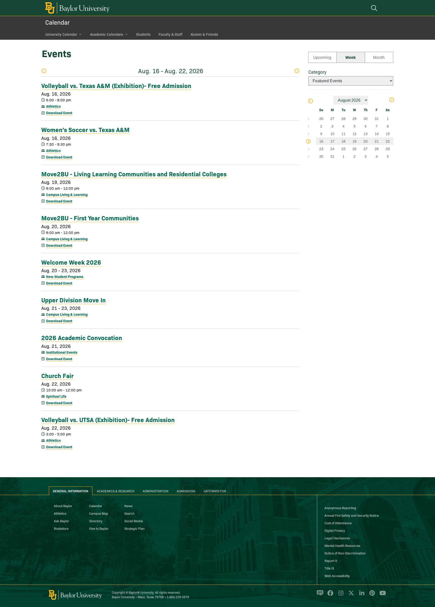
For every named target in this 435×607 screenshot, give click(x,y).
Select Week (312, 118)
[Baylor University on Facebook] (329, 595)
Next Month (391, 100)
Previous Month (310, 101)
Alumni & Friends (204, 34)
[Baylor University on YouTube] (381, 595)
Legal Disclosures (337, 538)
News (128, 505)
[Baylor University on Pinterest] (371, 595)
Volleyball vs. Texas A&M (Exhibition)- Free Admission (116, 85)
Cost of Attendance (338, 522)
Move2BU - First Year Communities (90, 217)
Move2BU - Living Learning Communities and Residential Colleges (134, 173)
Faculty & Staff (171, 34)
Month (379, 57)
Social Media (133, 520)
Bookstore (61, 528)
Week (350, 57)
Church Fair (57, 375)
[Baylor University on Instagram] (340, 595)
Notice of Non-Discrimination (345, 553)
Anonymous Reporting (340, 507)
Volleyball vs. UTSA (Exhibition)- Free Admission (108, 419)
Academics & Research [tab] (115, 491)
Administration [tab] (155, 491)
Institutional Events (61, 352)
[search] (375, 8)
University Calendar (61, 34)
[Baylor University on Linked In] (361, 595)
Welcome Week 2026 (71, 262)
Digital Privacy (334, 530)
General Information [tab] (70, 491)
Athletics (53, 106)
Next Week (297, 71)
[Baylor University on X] (350, 595)
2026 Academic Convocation (81, 337)
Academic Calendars (106, 34)
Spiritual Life (56, 396)
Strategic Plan (134, 528)
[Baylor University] (76, 8)
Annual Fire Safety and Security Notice (351, 515)
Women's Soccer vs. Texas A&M (85, 129)
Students (143, 34)
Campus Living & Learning (67, 194)
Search (129, 513)
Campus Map (98, 513)
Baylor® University (141, 592)
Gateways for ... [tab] (217, 491)
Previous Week (44, 71)
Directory (95, 520)
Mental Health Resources (342, 545)
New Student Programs (64, 276)
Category (317, 72)
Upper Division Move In (73, 299)
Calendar (57, 22)
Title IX (329, 568)
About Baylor (63, 505)
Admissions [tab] (186, 491)
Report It (330, 560)
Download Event (59, 112)
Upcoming (322, 57)
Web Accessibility (337, 575)
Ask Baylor (61, 520)
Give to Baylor (98, 528)
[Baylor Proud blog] (319, 595)
